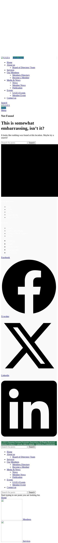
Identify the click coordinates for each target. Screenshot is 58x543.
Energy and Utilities (15, 231)
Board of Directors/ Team (23, 67)
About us (11, 240)
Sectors (10, 228)
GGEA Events (18, 93)
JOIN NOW (18, 57)
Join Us (10, 212)
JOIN (3, 108)
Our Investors (13, 247)
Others (9, 236)
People (10, 244)
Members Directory (21, 75)
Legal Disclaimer (25, 444)
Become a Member (20, 77)
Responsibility (13, 250)
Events (9, 209)
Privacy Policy (8, 444)
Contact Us (12, 252)
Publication (17, 88)
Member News (19, 85)
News (15, 83)
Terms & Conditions (45, 444)
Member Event (19, 95)
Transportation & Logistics (17, 233)
